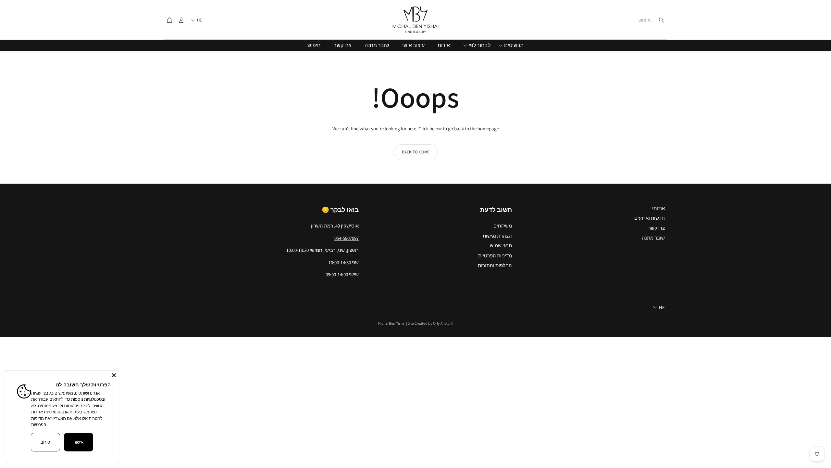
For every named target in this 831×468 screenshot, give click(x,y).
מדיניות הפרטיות (38, 421)
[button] (626, 20)
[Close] (114, 375)
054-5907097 (346, 238)
